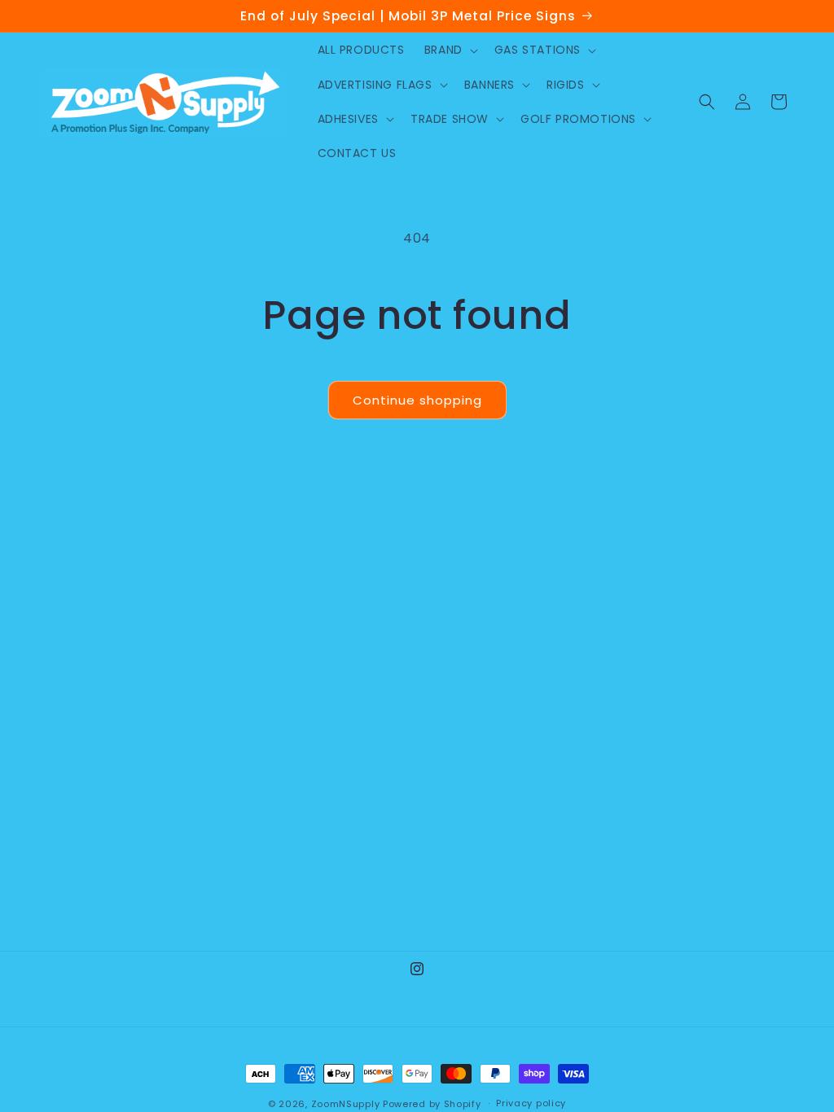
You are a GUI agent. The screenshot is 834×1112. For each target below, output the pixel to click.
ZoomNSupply (345, 1103)
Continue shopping (417, 400)
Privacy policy (531, 1103)
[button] (450, 50)
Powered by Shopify (432, 1103)
